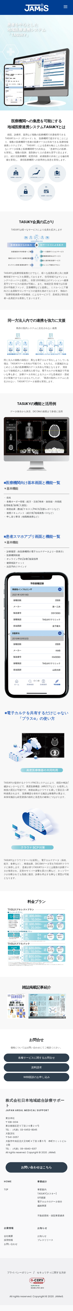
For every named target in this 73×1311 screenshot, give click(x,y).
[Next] (63, 443)
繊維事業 (41, 1205)
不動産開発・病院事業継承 (50, 1215)
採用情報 (8, 1240)
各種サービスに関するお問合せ (36, 1058)
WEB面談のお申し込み (36, 1077)
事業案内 (41, 1189)
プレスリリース (45, 1240)
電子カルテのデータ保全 (49, 1201)
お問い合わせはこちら (36, 1167)
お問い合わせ (10, 1244)
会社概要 (8, 1236)
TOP (6, 1189)
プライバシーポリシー (19, 1272)
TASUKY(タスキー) (47, 1193)
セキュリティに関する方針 (51, 1272)
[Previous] (9, 443)
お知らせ (41, 1236)
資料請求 (36, 1067)
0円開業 (41, 1197)
